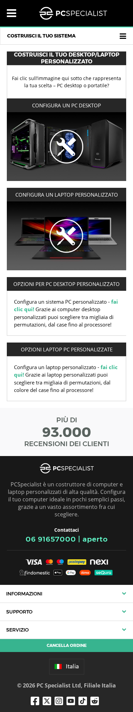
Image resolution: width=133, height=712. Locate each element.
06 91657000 (51, 539)
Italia (72, 666)
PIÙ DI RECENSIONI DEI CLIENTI (66, 432)
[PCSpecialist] (73, 13)
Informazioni (24, 594)
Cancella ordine (67, 645)
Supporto (19, 612)
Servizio (17, 630)
